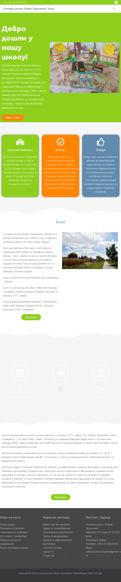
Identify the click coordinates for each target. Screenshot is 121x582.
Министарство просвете (56, 524)
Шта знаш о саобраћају (13, 536)
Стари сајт (49, 555)
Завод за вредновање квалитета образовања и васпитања (57, 540)
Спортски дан (7, 524)
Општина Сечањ (52, 547)
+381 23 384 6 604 (17, 2)
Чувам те (48, 551)
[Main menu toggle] (114, 8)
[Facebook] (116, 2)
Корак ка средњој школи (14, 547)
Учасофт (97, 573)
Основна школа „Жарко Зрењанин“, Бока (28, 8)
